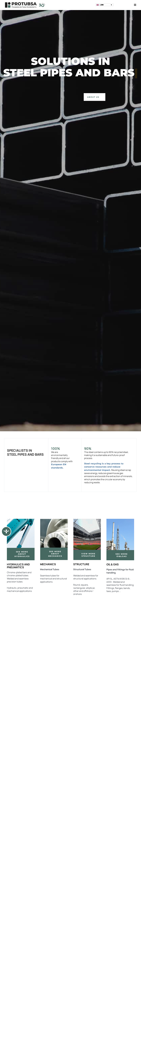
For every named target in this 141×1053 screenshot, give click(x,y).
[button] (104, 5)
